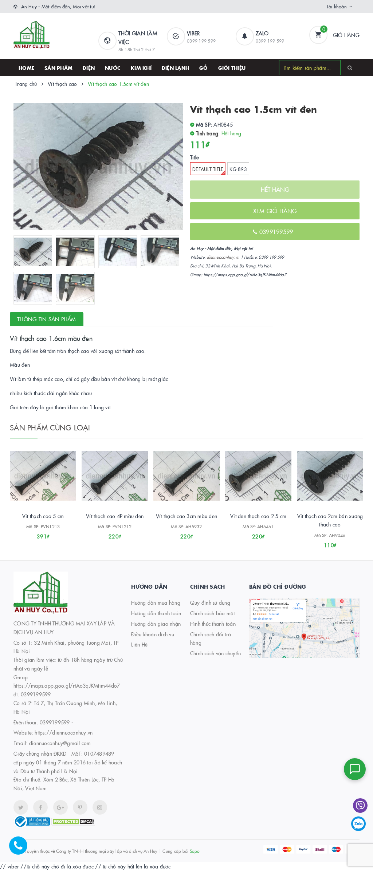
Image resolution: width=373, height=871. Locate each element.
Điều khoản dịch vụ (152, 634)
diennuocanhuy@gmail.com (60, 743)
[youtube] (80, 807)
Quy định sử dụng (210, 602)
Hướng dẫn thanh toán (156, 613)
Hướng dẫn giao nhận (156, 623)
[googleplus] (60, 807)
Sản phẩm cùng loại (50, 427)
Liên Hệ (139, 644)
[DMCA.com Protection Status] (73, 820)
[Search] (350, 67)
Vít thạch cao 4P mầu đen (115, 516)
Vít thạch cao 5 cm (43, 516)
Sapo (195, 851)
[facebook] (40, 807)
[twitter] (20, 807)
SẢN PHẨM (58, 67)
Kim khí (141, 67)
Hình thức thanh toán (213, 623)
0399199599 (55, 722)
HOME (26, 67)
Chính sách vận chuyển (215, 653)
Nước (113, 67)
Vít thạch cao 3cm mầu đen (186, 516)
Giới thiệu (232, 67)
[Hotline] (22, 849)
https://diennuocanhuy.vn (64, 732)
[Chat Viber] (360, 805)
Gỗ (203, 67)
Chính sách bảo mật (212, 613)
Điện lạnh (175, 67)
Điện (89, 67)
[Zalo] (358, 823)
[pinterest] (100, 807)
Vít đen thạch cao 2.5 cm (258, 516)
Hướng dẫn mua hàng (155, 602)
